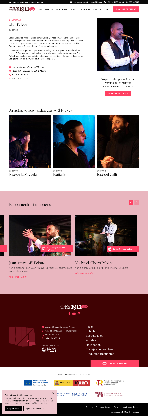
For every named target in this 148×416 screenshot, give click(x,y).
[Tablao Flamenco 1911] (19, 9)
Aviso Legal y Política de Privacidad (125, 412)
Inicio (39, 9)
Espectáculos (61, 9)
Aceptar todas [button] (13, 408)
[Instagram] (78, 314)
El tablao (49, 9)
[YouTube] (74, 314)
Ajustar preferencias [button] (35, 408)
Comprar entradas (126, 9)
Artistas (74, 9)
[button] (131, 202)
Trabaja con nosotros (99, 349)
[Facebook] (69, 314)
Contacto (97, 9)
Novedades (85, 9)
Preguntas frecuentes (100, 354)
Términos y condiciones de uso (126, 407)
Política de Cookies (103, 407)
